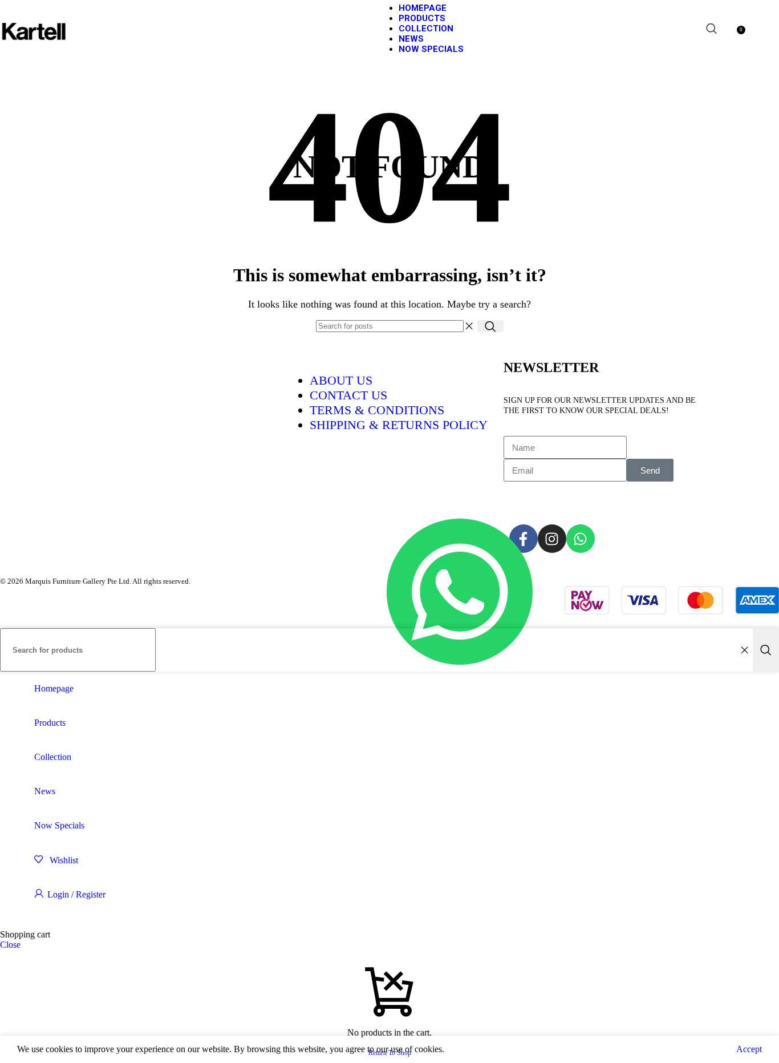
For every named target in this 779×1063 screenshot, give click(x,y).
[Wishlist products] (729, 28)
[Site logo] (34, 59)
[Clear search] (468, 326)
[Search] (711, 28)
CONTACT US (348, 395)
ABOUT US (341, 380)
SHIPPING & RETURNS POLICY (399, 425)
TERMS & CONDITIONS (377, 410)
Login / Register (76, 894)
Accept (749, 1049)
